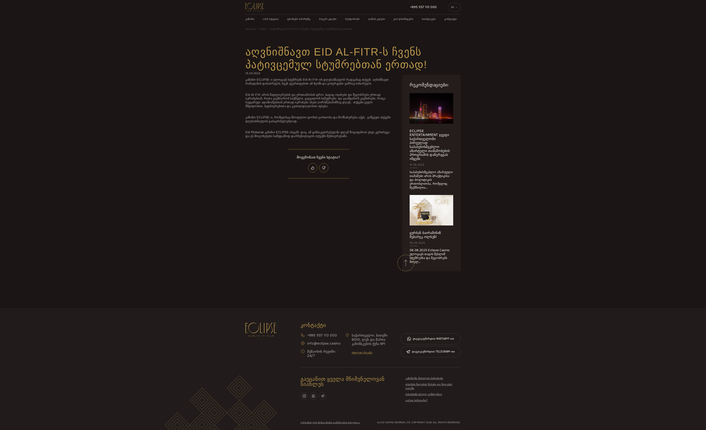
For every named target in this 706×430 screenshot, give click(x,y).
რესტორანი (352, 19)
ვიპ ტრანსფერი (403, 19)
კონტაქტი (450, 19)
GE (452, 7)
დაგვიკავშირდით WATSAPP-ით (433, 338)
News (262, 29)
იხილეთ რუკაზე (362, 352)
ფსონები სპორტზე (299, 19)
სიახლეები (429, 19)
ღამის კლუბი (376, 19)
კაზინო (249, 19)
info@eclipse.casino (323, 343)
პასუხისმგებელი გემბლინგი (423, 394)
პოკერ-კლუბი (328, 19)
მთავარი (250, 29)
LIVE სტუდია (271, 19)
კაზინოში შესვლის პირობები (424, 378)
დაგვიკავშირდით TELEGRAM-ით (433, 351)
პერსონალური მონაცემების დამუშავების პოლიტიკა (330, 422)
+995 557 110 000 (423, 7)
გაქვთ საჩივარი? (416, 400)
